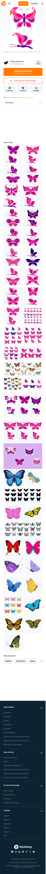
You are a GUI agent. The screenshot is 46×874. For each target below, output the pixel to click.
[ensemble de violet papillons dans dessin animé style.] (30, 514)
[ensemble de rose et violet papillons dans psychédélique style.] (23, 600)
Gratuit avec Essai (23, 72)
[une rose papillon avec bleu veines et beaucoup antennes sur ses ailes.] (13, 339)
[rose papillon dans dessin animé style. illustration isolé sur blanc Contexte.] (13, 457)
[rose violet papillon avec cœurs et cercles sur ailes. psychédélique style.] (13, 261)
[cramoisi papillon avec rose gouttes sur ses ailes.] (15, 239)
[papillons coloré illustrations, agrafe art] (13, 565)
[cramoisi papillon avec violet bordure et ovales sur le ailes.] (13, 320)
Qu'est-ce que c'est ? (27, 97)
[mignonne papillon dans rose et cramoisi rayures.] (13, 379)
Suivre (38, 64)
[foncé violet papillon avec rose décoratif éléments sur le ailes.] (13, 281)
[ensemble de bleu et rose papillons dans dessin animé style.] (13, 579)
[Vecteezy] (3, 3)
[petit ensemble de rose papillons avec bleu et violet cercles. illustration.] (15, 534)
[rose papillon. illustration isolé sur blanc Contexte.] (13, 438)
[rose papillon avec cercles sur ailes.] (13, 418)
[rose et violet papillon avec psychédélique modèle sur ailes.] (13, 300)
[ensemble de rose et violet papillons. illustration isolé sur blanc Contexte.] (13, 477)
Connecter (34, 3)
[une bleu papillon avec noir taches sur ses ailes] (14, 673)
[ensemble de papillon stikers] (23, 651)
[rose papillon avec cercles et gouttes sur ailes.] (13, 398)
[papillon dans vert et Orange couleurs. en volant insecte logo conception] (12, 690)
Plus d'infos (9, 103)
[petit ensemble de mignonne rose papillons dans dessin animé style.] (23, 626)
